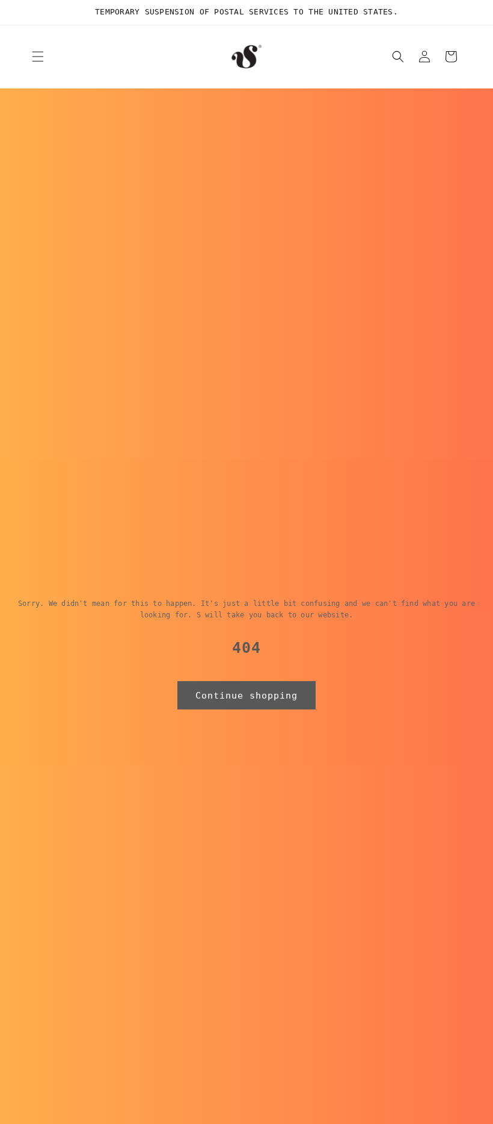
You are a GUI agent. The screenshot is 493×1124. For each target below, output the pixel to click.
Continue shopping (246, 695)
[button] (38, 56)
